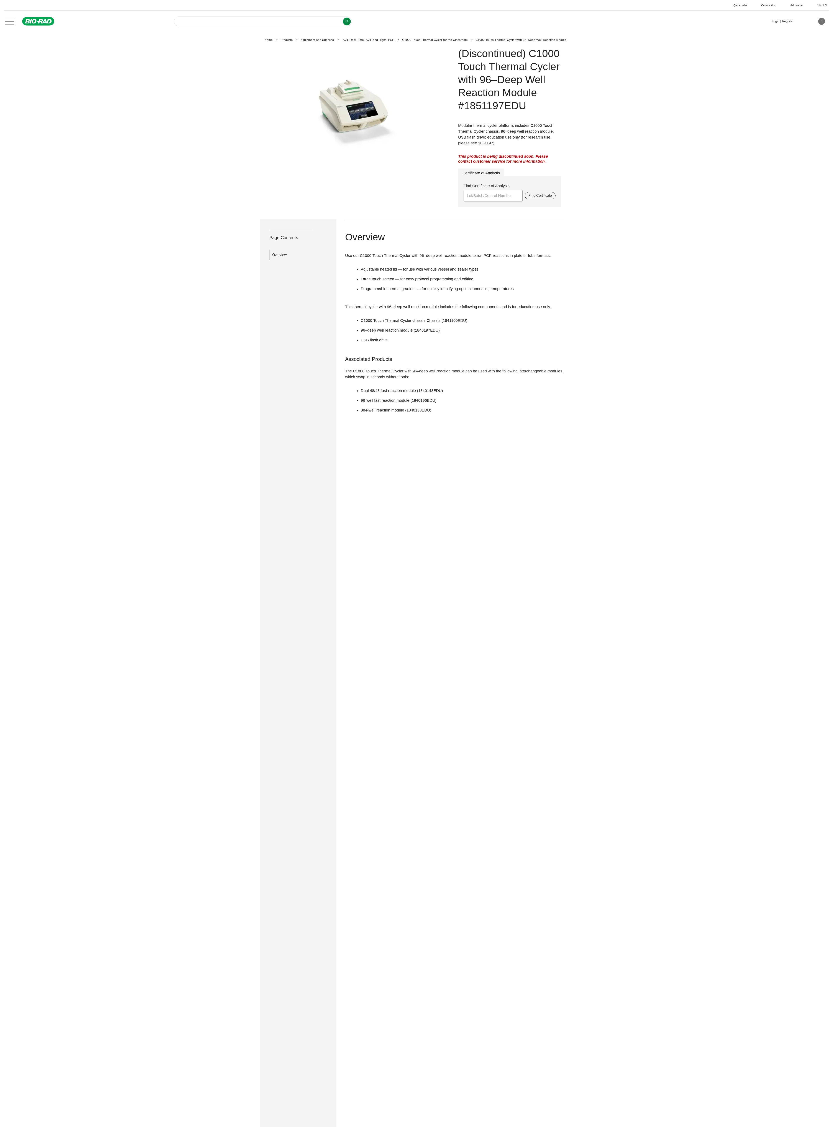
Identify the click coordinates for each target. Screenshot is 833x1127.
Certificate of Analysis (481, 173)
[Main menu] (9, 21)
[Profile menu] (803, 21)
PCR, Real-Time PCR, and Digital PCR (368, 39)
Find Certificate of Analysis (487, 186)
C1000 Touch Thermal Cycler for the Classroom (435, 39)
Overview (279, 255)
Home (268, 39)
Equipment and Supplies (317, 39)
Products (286, 39)
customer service (489, 161)
